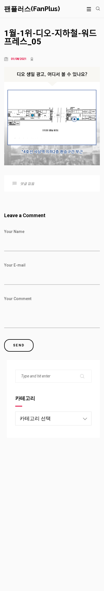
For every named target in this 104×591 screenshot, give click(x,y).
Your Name (14, 231)
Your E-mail (15, 265)
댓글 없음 (27, 184)
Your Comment (17, 298)
